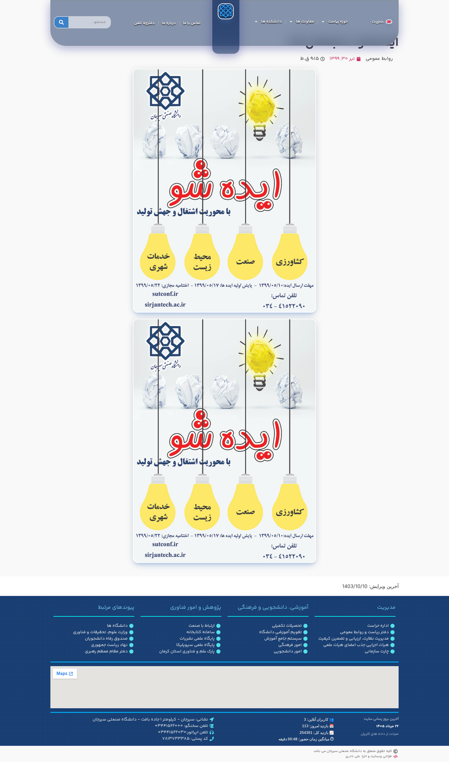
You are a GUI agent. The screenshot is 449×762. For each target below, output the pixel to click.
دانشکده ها (271, 22)
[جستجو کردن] (61, 22)
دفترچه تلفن (144, 23)
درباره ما (169, 23)
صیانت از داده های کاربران (380, 734)
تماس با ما (192, 23)
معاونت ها (305, 22)
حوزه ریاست (338, 22)
